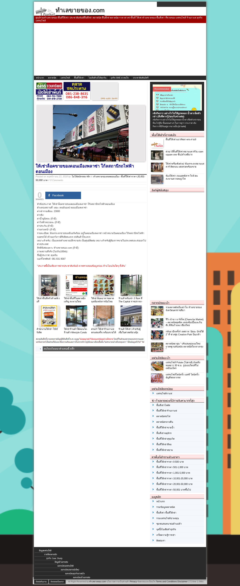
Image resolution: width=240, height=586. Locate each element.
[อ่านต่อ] (182, 126)
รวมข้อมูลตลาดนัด (165, 507)
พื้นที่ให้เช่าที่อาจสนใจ (164, 135)
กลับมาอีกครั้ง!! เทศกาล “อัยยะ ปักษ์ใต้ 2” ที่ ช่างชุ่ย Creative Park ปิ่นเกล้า (185, 333)
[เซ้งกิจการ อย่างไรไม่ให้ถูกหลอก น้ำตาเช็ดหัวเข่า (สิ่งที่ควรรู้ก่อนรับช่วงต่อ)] (178, 109)
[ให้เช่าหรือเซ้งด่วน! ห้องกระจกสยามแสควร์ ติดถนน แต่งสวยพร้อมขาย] (157, 171)
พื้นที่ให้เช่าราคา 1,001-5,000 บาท (173, 473)
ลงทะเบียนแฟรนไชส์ (65, 566)
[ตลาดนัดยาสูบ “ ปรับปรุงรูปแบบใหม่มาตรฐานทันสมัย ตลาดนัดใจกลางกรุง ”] (157, 351)
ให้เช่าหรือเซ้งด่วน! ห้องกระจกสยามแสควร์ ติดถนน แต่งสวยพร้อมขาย (185, 165)
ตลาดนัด (52, 78)
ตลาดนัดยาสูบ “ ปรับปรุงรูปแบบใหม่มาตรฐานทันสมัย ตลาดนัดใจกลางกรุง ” (184, 346)
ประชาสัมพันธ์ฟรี (140, 78)
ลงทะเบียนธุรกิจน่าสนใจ (75, 573)
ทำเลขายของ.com (97, 581)
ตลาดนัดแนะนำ (160, 302)
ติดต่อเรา (160, 540)
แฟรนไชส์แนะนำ (161, 357)
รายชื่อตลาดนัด (50, 554)
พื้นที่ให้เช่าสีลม (164, 444)
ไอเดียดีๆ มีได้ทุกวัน (97, 78)
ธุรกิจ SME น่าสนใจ (120, 78)
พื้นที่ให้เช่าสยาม (164, 450)
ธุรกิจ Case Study (54, 558)
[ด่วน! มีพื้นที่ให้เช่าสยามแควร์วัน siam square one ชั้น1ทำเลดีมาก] (157, 158)
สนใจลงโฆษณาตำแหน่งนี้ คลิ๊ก (59, 348)
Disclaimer (182, 581)
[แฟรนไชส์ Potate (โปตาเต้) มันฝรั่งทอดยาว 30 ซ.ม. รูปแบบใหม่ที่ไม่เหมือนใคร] (157, 369)
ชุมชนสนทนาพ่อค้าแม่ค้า (169, 523)
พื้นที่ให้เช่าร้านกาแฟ (166, 410)
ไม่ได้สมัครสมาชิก (81, 176)
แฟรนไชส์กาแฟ (164, 393)
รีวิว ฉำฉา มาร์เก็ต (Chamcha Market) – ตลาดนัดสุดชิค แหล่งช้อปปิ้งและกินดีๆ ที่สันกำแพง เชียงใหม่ (184, 322)
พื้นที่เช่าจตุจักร (163, 433)
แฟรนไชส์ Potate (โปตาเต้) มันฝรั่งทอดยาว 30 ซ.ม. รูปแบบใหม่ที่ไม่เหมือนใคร (183, 365)
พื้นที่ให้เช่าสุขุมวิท (165, 438)
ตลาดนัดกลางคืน (164, 422)
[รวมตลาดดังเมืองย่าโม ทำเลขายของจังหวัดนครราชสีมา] (157, 314)
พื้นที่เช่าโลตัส (163, 405)
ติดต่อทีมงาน (41, 581)
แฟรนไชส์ (65, 78)
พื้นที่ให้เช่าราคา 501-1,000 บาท (172, 467)
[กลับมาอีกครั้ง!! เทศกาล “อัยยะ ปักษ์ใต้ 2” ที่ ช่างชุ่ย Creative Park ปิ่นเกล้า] (157, 338)
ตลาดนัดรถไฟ (163, 416)
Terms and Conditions (166, 581)
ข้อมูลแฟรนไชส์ (45, 550)
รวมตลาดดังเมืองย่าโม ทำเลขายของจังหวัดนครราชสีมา (184, 309)
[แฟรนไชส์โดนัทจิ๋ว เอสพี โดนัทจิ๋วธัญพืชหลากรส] (157, 381)
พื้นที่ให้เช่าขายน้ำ (165, 427)
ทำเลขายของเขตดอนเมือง (106, 176)
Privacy (133, 581)
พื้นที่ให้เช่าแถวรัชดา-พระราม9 (181, 139)
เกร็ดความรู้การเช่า (165, 535)
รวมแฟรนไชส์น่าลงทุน (167, 518)
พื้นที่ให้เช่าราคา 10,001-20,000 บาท (174, 478)
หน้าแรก (40, 78)
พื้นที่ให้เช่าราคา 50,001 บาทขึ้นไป (173, 489)
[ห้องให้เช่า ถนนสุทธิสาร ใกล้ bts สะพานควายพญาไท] (157, 183)
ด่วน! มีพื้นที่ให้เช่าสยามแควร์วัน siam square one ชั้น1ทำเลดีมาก (184, 153)
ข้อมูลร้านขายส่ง (61, 562)
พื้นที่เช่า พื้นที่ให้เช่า (166, 512)
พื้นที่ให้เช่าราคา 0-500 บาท (170, 461)
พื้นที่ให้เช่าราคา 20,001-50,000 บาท (174, 484)
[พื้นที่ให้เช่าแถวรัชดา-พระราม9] (157, 146)
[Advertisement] (120, 49)
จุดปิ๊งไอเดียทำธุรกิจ (166, 529)
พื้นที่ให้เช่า (79, 78)
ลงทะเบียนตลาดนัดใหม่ (70, 569)
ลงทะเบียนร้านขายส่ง (81, 577)
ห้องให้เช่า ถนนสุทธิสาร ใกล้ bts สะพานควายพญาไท (182, 177)
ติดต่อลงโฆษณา (57, 581)
